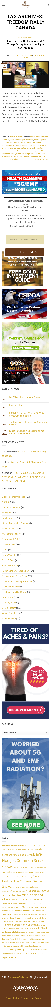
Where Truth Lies (10, 613)
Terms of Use (27, 998)
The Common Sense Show (14, 576)
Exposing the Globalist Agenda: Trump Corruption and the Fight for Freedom (25, 44)
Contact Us (40, 998)
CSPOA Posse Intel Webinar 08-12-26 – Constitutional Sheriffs (28, 414)
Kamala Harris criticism (36, 904)
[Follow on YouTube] (30, 988)
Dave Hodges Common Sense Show (23, 860)
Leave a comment (42, 159)
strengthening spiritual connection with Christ (28, 936)
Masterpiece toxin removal (34, 907)
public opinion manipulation (36, 918)
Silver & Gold (8, 560)
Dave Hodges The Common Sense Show (22, 881)
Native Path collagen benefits (24, 914)
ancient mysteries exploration (13, 846)
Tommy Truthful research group (13, 943)
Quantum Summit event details (12, 921)
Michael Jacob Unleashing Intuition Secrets (18, 911)
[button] (3, 4)
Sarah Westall (8, 555)
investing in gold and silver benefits (26, 899)
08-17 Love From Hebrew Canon (24, 397)
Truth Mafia (7, 597)
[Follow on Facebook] (15, 988)
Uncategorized (9, 602)
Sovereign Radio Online (31, 154)
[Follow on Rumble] (35, 988)
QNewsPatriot (8, 544)
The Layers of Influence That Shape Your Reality (28, 423)
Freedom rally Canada (20, 145)
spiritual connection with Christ (31, 928)
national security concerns (22, 151)
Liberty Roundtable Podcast (15, 523)
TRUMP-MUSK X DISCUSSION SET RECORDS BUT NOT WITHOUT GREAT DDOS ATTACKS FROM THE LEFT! (24, 477)
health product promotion (31, 887)
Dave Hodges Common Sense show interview (29, 868)
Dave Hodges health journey (22, 877)
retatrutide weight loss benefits (35, 921)
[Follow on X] (25, 988)
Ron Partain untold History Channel (19, 924)
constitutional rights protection (21, 140)
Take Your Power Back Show (15, 571)
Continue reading (25, 127)
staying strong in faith (10, 932)
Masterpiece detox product (11, 907)
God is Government (11, 507)
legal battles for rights (25, 148)
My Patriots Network (11, 534)
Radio (5, 549)
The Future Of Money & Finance (17, 581)
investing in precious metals (15, 903)
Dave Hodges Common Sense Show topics (18, 872)
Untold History (9, 608)
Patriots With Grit (10, 539)
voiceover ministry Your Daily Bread (15, 950)
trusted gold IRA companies (34, 943)
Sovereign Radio (25, 38)
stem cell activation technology (29, 932)
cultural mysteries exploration (26, 849)
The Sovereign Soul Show (14, 592)
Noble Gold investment (18, 918)
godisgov (6, 512)
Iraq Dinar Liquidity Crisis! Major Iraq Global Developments (26, 432)
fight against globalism (22, 142)
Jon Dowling (8, 518)
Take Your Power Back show (12, 939)
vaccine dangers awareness (27, 156)
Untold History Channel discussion (29, 946)
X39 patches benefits (37, 950)
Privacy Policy (12, 998)
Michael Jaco (8, 528)
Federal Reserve (15, 887)
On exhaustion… (16, 405)
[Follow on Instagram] (20, 988)
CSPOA (5, 502)
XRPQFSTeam (9, 618)
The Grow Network (11, 586)
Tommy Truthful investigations (33, 939)
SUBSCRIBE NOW (25, 252)
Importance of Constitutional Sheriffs (14, 891)
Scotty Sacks (16, 154)
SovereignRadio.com (19, 977)
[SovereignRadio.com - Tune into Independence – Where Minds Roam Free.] (25, 5)
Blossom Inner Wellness (13, 497)
